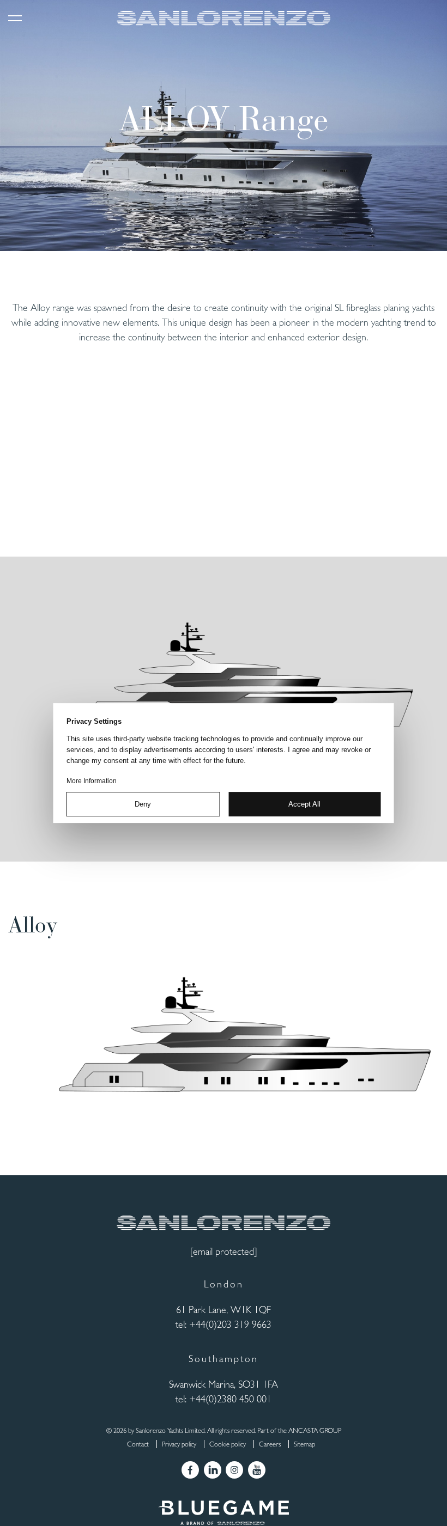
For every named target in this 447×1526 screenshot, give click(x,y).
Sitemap (304, 1444)
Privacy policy (179, 1444)
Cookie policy (227, 1444)
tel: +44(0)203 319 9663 (223, 1324)
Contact (138, 1444)
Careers (270, 1444)
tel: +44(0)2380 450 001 (223, 1399)
